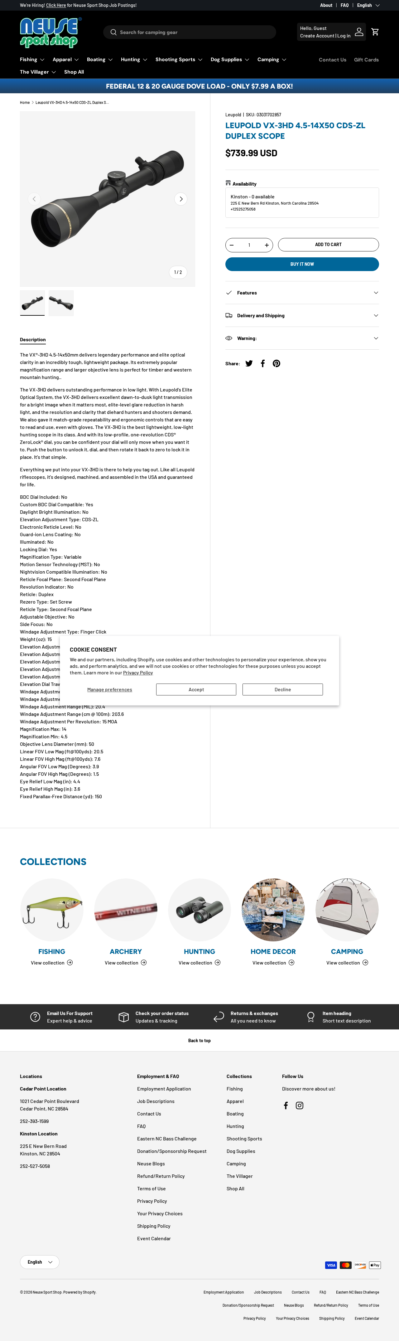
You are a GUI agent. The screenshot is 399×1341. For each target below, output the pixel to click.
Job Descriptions (156, 1101)
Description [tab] (33, 339)
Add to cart (328, 244)
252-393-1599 (34, 1121)
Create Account (317, 35)
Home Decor (273, 951)
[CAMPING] (347, 910)
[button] (375, 32)
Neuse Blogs (151, 1163)
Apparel (62, 59)
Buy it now (302, 264)
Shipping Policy (154, 1226)
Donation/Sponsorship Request (172, 1151)
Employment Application (164, 1088)
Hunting (130, 59)
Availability (245, 184)
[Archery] (125, 910)
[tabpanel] (107, 575)
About (326, 5)
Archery (126, 951)
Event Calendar (154, 1238)
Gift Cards (366, 59)
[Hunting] (199, 910)
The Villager (34, 72)
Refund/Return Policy (161, 1176)
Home (25, 102)
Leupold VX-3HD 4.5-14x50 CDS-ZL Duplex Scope (73, 102)
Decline (283, 689)
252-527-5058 (35, 1166)
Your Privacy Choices (160, 1213)
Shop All (74, 72)
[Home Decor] (273, 910)
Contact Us (333, 59)
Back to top (199, 1040)
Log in (344, 35)
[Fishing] (52, 910)
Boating (96, 59)
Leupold (233, 114)
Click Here (56, 5)
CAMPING (347, 951)
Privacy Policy (138, 672)
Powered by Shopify (79, 1292)
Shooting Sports (175, 59)
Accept (196, 689)
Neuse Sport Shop (47, 1292)
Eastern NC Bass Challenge (167, 1138)
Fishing (28, 59)
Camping (268, 59)
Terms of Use (151, 1188)
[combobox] (189, 32)
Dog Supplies (226, 59)
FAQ (345, 5)
